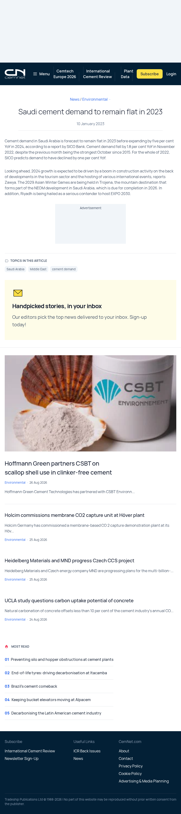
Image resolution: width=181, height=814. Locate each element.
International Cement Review (97, 73)
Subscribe (149, 73)
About (124, 751)
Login (171, 73)
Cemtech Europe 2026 (64, 73)
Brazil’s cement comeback (34, 686)
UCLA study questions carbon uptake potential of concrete (69, 600)
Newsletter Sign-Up (21, 758)
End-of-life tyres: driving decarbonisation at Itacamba (59, 672)
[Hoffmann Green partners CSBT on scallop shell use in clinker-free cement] (90, 403)
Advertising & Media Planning (144, 781)
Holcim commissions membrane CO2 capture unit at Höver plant (74, 515)
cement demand (64, 269)
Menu (44, 73)
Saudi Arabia (15, 269)
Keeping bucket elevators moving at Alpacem (51, 699)
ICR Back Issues (87, 751)
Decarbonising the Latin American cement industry (56, 713)
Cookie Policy (130, 773)
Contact (126, 758)
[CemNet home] (15, 74)
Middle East (38, 269)
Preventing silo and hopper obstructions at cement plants (62, 659)
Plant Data (127, 73)
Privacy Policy (131, 766)
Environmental (95, 99)
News (74, 99)
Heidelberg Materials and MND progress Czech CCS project (69, 560)
